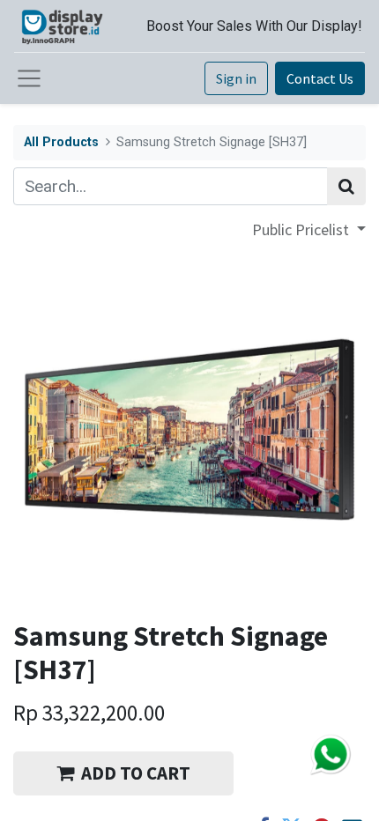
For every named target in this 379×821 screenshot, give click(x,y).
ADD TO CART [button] (135, 773)
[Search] (346, 186)
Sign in (236, 78)
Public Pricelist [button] (302, 229)
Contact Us (319, 78)
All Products (61, 142)
